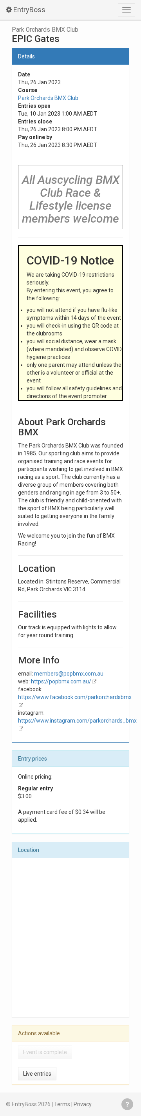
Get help (127, 1104)
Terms (62, 1104)
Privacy (83, 1104)
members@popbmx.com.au (68, 673)
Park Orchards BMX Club (45, 29)
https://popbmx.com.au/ (61, 681)
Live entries (37, 1074)
